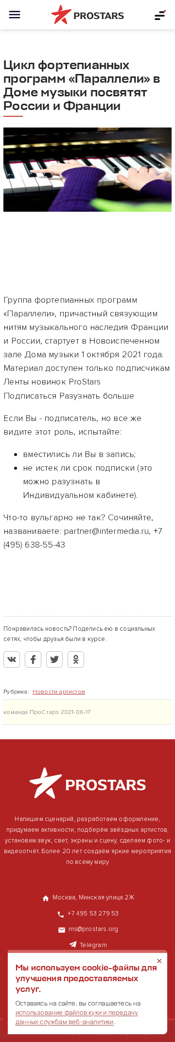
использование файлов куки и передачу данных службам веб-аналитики (77, 1017)
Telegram (93, 945)
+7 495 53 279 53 (93, 913)
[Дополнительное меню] (160, 14)
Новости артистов (59, 691)
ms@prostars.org (94, 929)
